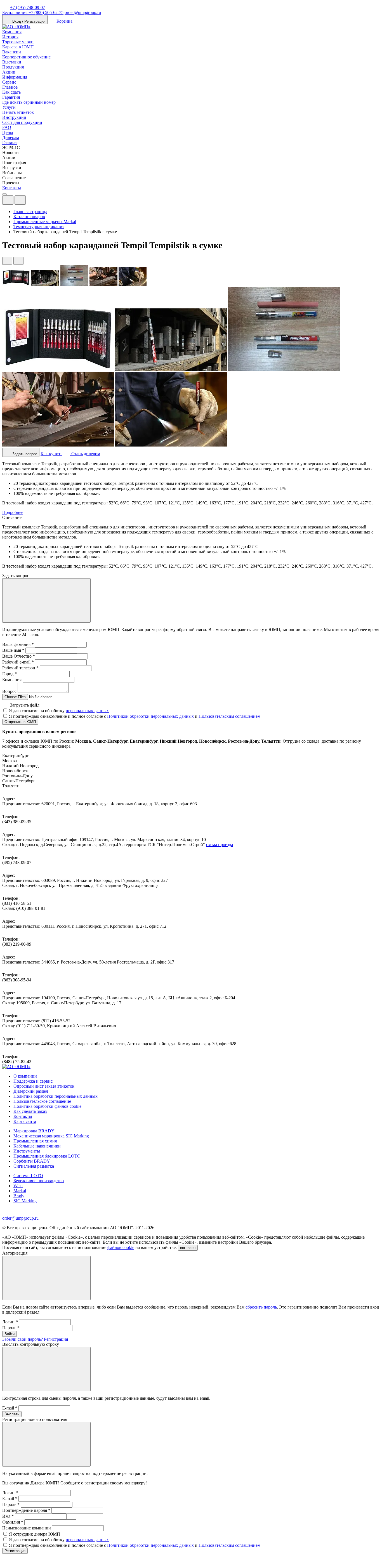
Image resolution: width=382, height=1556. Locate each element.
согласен (187, 1248)
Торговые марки (18, 41)
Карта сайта (24, 1121)
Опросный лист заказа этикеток (43, 1086)
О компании (25, 1076)
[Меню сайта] (20, 200)
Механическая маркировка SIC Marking (51, 1136)
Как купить (51, 453)
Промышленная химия (35, 1141)
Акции (8, 72)
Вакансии (11, 51)
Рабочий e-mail (18, 662)
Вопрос (9, 691)
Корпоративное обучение (26, 57)
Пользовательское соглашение (42, 1101)
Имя (8, 1516)
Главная (9, 142)
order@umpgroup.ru (83, 12)
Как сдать (11, 92)
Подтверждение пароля (26, 1510)
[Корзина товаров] (30, 201)
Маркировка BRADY (34, 1130)
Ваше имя (13, 650)
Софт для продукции (22, 122)
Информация (14, 77)
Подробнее (12, 512)
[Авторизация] (7, 200)
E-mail (9, 1408)
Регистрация (56, 1339)
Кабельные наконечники (37, 1146)
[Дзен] (6, 1213)
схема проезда (219, 844)
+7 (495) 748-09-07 (27, 7)
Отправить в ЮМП (20, 722)
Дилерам (10, 137)
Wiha (18, 1185)
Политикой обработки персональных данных (150, 716)
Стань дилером (85, 453)
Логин (10, 1321)
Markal (19, 1190)
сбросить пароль (261, 1307)
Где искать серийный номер (29, 102)
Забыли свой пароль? (22, 1339)
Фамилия (12, 1522)
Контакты (11, 187)
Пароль (11, 1327)
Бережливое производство (38, 1180)
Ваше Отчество (18, 656)
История (10, 36)
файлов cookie (120, 1247)
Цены (7, 132)
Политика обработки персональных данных (55, 1096)
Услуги (9, 107)
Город (9, 673)
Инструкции (14, 117)
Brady (18, 1195)
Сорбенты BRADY (31, 1161)
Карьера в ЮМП (18, 46)
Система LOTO (28, 1175)
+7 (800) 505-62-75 (32, 12)
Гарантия (11, 97)
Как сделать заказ (30, 1111)
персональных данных (87, 710)
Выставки (11, 62)
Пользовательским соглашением (229, 716)
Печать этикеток (18, 112)
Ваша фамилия (18, 644)
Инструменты (26, 1151)
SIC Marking (25, 1200)
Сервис (9, 82)
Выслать (11, 1414)
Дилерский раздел (30, 1091)
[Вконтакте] (13, 1213)
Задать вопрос (24, 454)
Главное (10, 87)
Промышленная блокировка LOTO (47, 1156)
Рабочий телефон (20, 667)
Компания (12, 31)
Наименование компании (26, 1528)
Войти (9, 1334)
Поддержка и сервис (33, 1081)
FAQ (6, 127)
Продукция (13, 67)
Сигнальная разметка (33, 1166)
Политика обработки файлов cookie (47, 1106)
